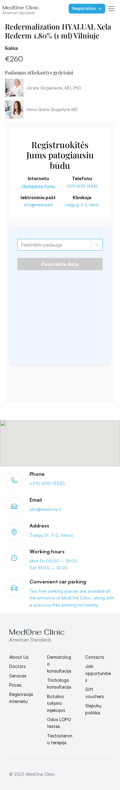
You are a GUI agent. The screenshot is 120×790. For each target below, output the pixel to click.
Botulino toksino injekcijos (56, 703)
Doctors (17, 666)
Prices (15, 685)
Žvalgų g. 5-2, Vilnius (82, 205)
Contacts (94, 657)
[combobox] (21, 244)
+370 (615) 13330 (82, 186)
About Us (19, 657)
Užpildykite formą (38, 186)
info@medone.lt (38, 205)
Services (17, 675)
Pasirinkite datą (60, 264)
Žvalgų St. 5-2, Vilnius (51, 535)
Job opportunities (98, 673)
